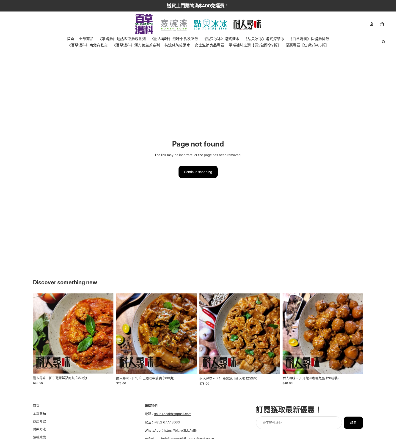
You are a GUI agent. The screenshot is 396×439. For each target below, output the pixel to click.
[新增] (106, 366)
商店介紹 (39, 421)
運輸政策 (39, 437)
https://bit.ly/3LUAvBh (180, 430)
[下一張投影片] (106, 333)
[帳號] (372, 24)
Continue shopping (198, 172)
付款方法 (39, 429)
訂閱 (353, 423)
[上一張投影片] (40, 333)
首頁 (36, 405)
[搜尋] (384, 42)
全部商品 (39, 413)
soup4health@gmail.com (172, 414)
